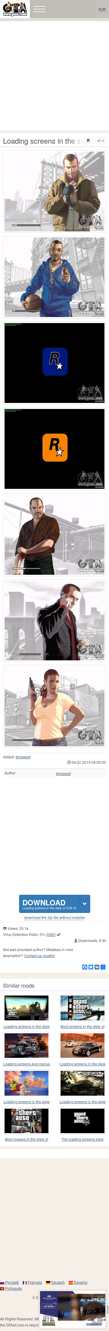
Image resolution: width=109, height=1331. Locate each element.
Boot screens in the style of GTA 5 (82, 1026)
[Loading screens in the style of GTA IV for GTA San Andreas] (54, 191)
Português (13, 1288)
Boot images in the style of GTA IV (26, 1139)
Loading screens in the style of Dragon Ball (27, 1102)
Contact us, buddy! (39, 955)
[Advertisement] (54, 75)
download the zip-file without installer (54, 917)
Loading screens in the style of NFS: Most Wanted (83, 1102)
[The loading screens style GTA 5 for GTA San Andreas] (82, 1121)
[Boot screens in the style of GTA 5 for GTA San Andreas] (82, 1008)
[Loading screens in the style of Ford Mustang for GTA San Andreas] (82, 1046)
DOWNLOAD (49, 903)
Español (81, 1282)
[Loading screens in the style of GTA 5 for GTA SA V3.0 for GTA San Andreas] (26, 1008)
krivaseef (23, 756)
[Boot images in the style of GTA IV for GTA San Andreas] (26, 1121)
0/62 (50, 934)
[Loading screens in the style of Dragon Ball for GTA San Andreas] (26, 1083)
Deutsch (58, 1282)
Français (35, 1282)
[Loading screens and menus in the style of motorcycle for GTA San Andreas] (26, 1046)
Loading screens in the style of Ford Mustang (83, 1064)
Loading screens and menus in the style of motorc (26, 1064)
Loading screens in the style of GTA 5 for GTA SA (27, 1026)
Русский (12, 1282)
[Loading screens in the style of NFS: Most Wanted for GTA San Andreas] (82, 1083)
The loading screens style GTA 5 (82, 1139)
